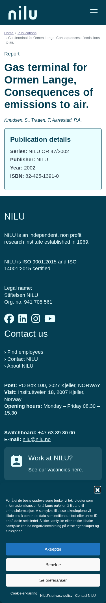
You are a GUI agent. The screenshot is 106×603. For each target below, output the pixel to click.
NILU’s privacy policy (56, 596)
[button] (97, 489)
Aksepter (53, 549)
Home (9, 33)
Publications (27, 33)
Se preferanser (53, 580)
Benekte (53, 564)
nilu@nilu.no (37, 439)
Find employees (25, 352)
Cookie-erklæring (23, 593)
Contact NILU (85, 596)
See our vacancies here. (55, 470)
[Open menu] (94, 13)
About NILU (20, 366)
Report (12, 54)
